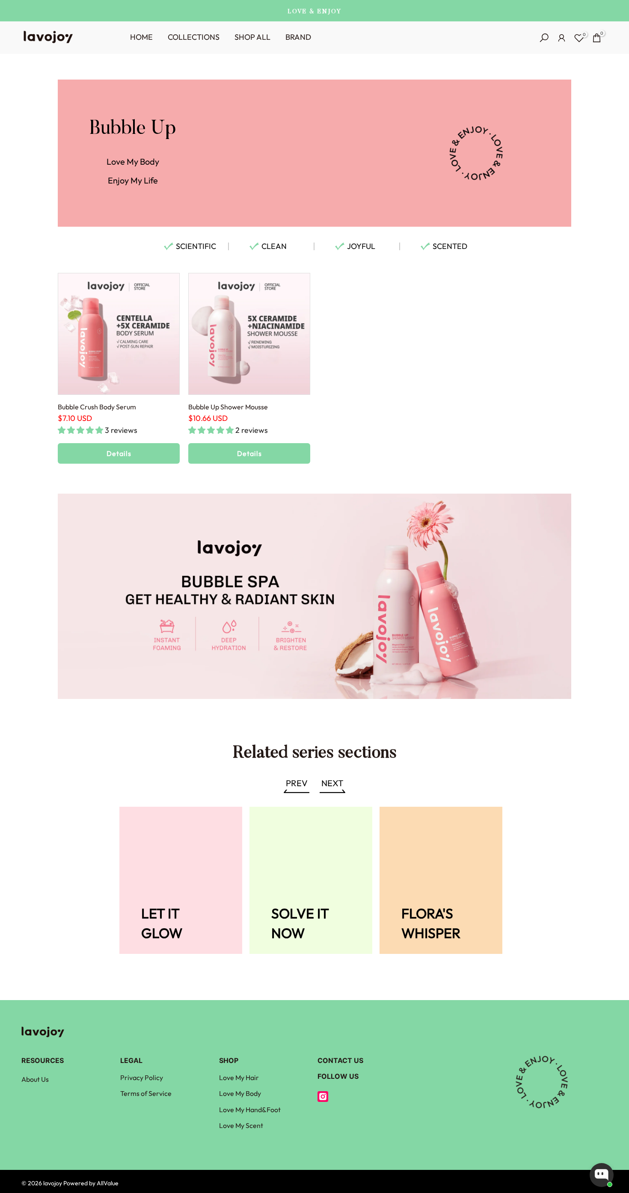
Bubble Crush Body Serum (97, 407)
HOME (141, 37)
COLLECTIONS (194, 37)
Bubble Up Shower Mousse (228, 407)
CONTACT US (340, 1060)
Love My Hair (239, 1077)
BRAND (298, 37)
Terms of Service (146, 1093)
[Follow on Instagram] (322, 1096)
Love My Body (240, 1093)
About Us (35, 1079)
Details (119, 453)
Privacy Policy (141, 1077)
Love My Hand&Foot (250, 1109)
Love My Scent (241, 1125)
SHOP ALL (252, 37)
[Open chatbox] (602, 1175)
